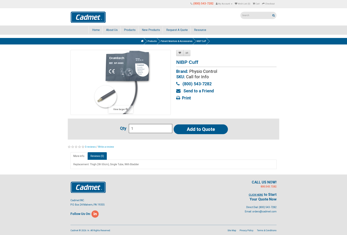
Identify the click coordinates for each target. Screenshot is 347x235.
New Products (150, 30)
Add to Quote (201, 129)
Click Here (256, 194)
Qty (123, 128)
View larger (119, 109)
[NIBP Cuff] (120, 82)
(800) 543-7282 (196, 84)
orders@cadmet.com (264, 211)
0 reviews (90, 146)
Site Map (232, 230)
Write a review (106, 146)
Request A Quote (177, 30)
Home (95, 30)
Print (186, 98)
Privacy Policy (246, 230)
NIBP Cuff (201, 41)
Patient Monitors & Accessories (176, 41)
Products (129, 30)
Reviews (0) (97, 156)
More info (78, 156)
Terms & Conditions (267, 230)
